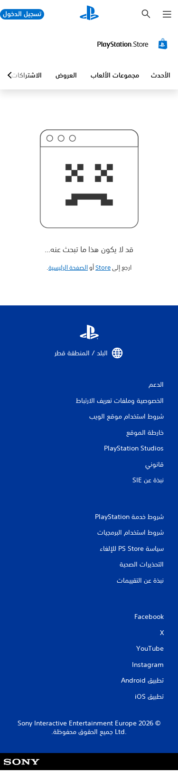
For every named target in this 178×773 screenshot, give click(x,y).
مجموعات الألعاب (115, 75)
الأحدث (160, 75)
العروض (66, 75)
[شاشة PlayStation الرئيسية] (89, 14)
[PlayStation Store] (133, 43)
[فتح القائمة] (167, 14)
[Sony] (21, 768)
